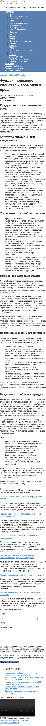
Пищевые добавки (13, 66)
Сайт (2, 623)
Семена (12, 43)
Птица (12, 39)
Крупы (12, 21)
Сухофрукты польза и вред (21, 50)
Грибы (12, 14)
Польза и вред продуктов (11, 3)
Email (3, 618)
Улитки (12, 55)
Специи (12, 48)
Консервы (14, 18)
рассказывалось (13, 481)
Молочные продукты (18, 25)
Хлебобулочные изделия (20, 59)
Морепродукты (16, 27)
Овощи (12, 34)
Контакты (15, 720)
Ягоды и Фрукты (16, 57)
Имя (2, 614)
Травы (12, 52)
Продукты (9, 12)
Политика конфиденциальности (14, 721)
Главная (3, 74)
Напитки (13, 32)
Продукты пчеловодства (20, 41)
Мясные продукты (17, 30)
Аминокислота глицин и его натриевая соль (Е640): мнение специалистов (24, 678)
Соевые (13, 45)
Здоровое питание (13, 70)
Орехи (12, 36)
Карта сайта (5, 720)
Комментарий (7, 627)
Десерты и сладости (18, 16)
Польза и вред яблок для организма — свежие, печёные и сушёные (22, 674)
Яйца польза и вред (18, 61)
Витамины (9, 64)
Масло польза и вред (18, 23)
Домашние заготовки (14, 68)
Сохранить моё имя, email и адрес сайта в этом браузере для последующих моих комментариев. (22, 656)
